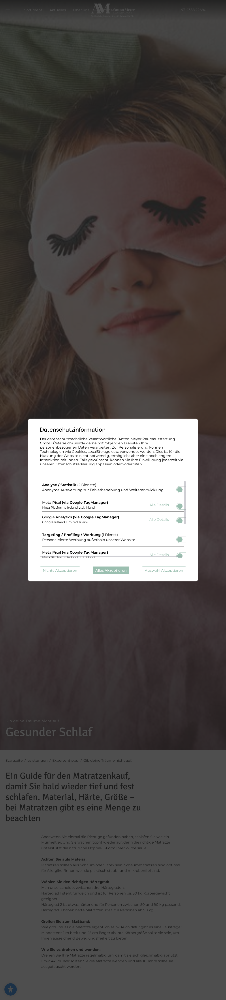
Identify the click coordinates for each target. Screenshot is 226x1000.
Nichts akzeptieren (60, 570)
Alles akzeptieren (111, 570)
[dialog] (113, 500)
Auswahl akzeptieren (164, 570)
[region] (113, 519)
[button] (180, 489)
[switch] (180, 488)
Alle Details (159, 504)
